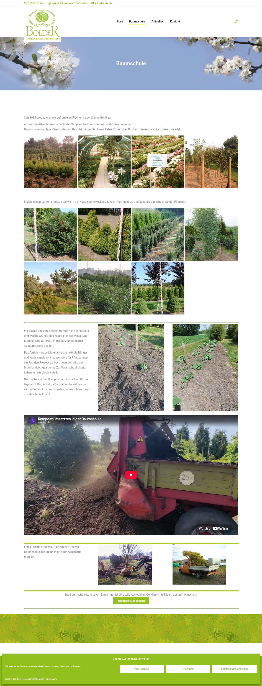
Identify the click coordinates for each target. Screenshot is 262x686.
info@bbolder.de (103, 3)
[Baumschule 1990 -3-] (211, 161)
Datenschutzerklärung (33, 679)
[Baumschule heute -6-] (104, 234)
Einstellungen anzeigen (234, 668)
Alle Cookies (141, 668)
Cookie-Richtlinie (13, 679)
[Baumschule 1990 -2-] (158, 161)
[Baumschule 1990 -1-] (104, 161)
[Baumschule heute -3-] (104, 288)
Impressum (51, 679)
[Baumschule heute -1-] (211, 234)
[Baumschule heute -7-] (158, 234)
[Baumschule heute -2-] (50, 288)
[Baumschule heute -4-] (158, 288)
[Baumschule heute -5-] (50, 234)
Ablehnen (188, 668)
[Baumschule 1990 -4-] (50, 161)
